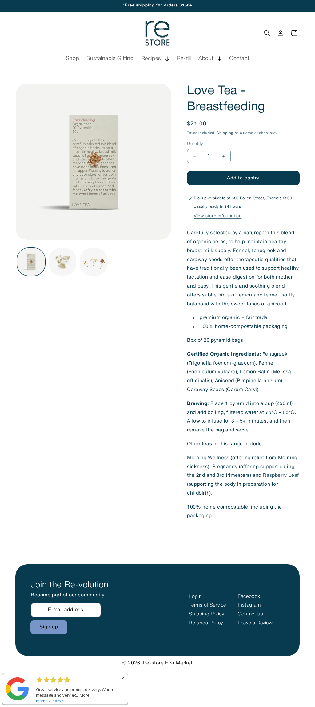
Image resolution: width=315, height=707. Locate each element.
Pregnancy (224, 467)
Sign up (49, 627)
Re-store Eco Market (168, 663)
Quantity (195, 144)
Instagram (249, 605)
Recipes (151, 58)
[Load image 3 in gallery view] (93, 262)
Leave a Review (255, 623)
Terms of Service (207, 605)
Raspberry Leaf (281, 475)
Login (195, 597)
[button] (155, 58)
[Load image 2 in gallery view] (62, 262)
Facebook (249, 597)
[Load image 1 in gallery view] (31, 262)
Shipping (225, 133)
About (205, 58)
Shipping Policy (206, 614)
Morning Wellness (208, 458)
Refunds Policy (206, 623)
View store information (217, 216)
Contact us (250, 614)
